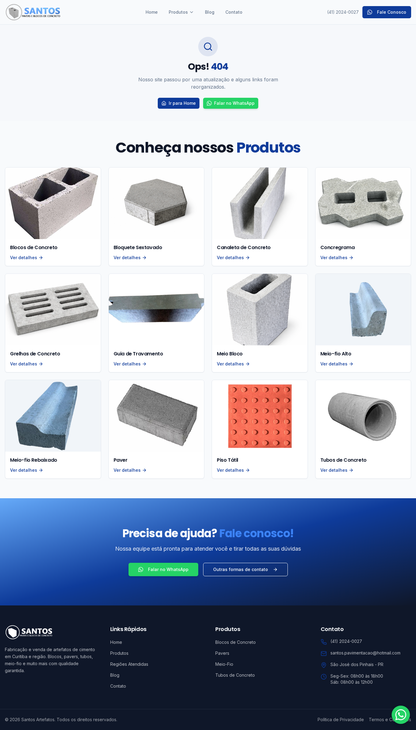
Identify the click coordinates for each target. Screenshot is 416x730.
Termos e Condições (390, 719)
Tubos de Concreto (235, 675)
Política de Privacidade (341, 719)
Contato (233, 12)
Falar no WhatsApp (234, 103)
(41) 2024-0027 (343, 12)
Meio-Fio (224, 664)
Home (152, 12)
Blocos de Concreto (235, 642)
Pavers (222, 653)
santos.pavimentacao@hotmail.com (365, 652)
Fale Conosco (391, 12)
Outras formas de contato (240, 569)
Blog (209, 12)
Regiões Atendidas (129, 664)
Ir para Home (182, 103)
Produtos (178, 12)
